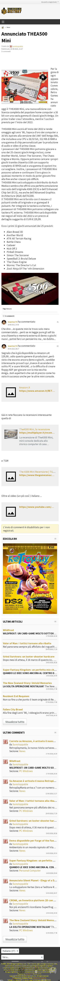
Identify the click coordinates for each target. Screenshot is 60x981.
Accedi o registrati (49, 2)
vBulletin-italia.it (39, 978)
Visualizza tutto (14, 722)
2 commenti (9, 316)
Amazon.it (24, 387)
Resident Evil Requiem (16, 696)
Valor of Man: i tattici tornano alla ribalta (27, 643)
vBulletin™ (28, 974)
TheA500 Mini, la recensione (34, 429)
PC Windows (26, 771)
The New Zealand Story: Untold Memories (27, 683)
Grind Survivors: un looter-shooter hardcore (28, 656)
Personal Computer (30, 870)
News (8, 27)
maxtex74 (12, 322)
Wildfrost (8, 630)
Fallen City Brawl (13, 709)
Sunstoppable (17, 46)
